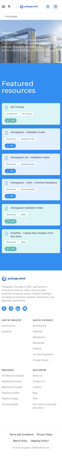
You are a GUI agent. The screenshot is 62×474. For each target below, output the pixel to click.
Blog (35, 392)
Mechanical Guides (12, 387)
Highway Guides (10, 392)
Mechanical (39, 337)
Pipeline (37, 348)
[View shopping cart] (55, 6)
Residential (38, 342)
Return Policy (20, 440)
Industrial (7, 331)
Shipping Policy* (40, 440)
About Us (38, 375)
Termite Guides (10, 404)
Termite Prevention (43, 354)
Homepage (11, 16)
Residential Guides (12, 381)
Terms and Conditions (21, 434)
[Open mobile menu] (3, 6)
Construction (8, 325)
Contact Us (39, 381)
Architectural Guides (13, 375)
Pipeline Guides (10, 398)
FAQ (35, 398)
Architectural (39, 325)
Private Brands (40, 360)
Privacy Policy (44, 434)
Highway (37, 331)
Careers (37, 387)
